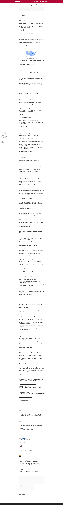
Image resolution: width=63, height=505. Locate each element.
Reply (32, 429)
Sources (3, 142)
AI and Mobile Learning (4, 136)
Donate (43, 1)
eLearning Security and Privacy (4, 141)
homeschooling (30, 343)
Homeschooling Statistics (37, 60)
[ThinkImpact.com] (16, 0)
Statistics (37, 1)
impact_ (23, 428)
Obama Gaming (23, 438)
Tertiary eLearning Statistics (4, 133)
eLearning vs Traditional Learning (4, 131)
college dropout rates (38, 197)
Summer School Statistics (24, 400)
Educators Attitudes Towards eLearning (4, 137)
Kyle (22, 455)
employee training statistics (27, 208)
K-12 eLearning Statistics (4, 132)
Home (34, 1)
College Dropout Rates (28, 60)
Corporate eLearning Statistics (4, 135)
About (40, 1)
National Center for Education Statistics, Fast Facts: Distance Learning (31, 379)
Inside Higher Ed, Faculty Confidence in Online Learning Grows (30, 387)
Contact (46, 1)
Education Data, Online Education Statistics (27, 382)
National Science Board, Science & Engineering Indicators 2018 (30, 378)
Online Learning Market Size (24, 401)
